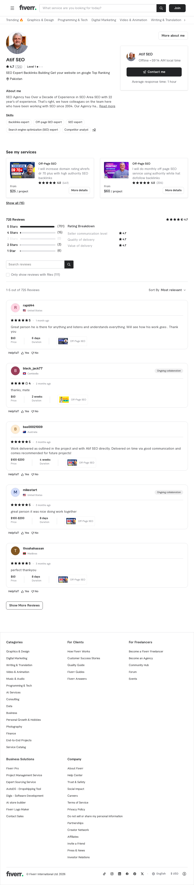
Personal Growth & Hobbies (23, 720)
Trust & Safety (76, 782)
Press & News (76, 850)
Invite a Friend (76, 843)
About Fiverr (75, 768)
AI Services (13, 692)
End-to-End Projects (18, 740)
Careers (72, 796)
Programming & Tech (73, 20)
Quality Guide (75, 665)
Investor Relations (78, 857)
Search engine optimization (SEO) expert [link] (33, 130)
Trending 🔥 (14, 20)
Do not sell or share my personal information (95, 816)
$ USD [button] (174, 873)
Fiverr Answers (77, 679)
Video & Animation (133, 20)
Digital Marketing (104, 20)
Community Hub (139, 665)
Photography (14, 727)
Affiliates (72, 837)
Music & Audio (15, 679)
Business (11, 713)
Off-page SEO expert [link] (49, 122)
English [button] (161, 873)
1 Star (11, 251)
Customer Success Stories (83, 658)
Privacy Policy (76, 809)
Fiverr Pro (12, 768)
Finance (11, 733)
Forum (133, 672)
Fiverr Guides (75, 672)
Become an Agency (141, 658)
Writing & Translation (19, 665)
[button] (12, 8)
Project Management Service (24, 775)
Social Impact (75, 789)
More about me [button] (173, 35)
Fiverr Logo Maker (17, 809)
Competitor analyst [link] (76, 130)
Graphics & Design (40, 20)
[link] (104, 873)
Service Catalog (16, 747)
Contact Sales (14, 816)
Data (9, 706)
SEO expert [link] (75, 122)
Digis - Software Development (24, 796)
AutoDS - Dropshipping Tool (23, 789)
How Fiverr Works (78, 651)
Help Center (75, 775)
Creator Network (78, 830)
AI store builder (16, 802)
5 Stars (12, 226)
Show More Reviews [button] (24, 605)
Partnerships (75, 823)
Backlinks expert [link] (19, 122)
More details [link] (79, 190)
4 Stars (12, 232)
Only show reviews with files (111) (35, 274)
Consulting (12, 699)
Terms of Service (77, 802)
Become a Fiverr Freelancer (146, 651)
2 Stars (12, 244)
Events (133, 679)
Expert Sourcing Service (21, 782)
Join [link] (177, 8)
